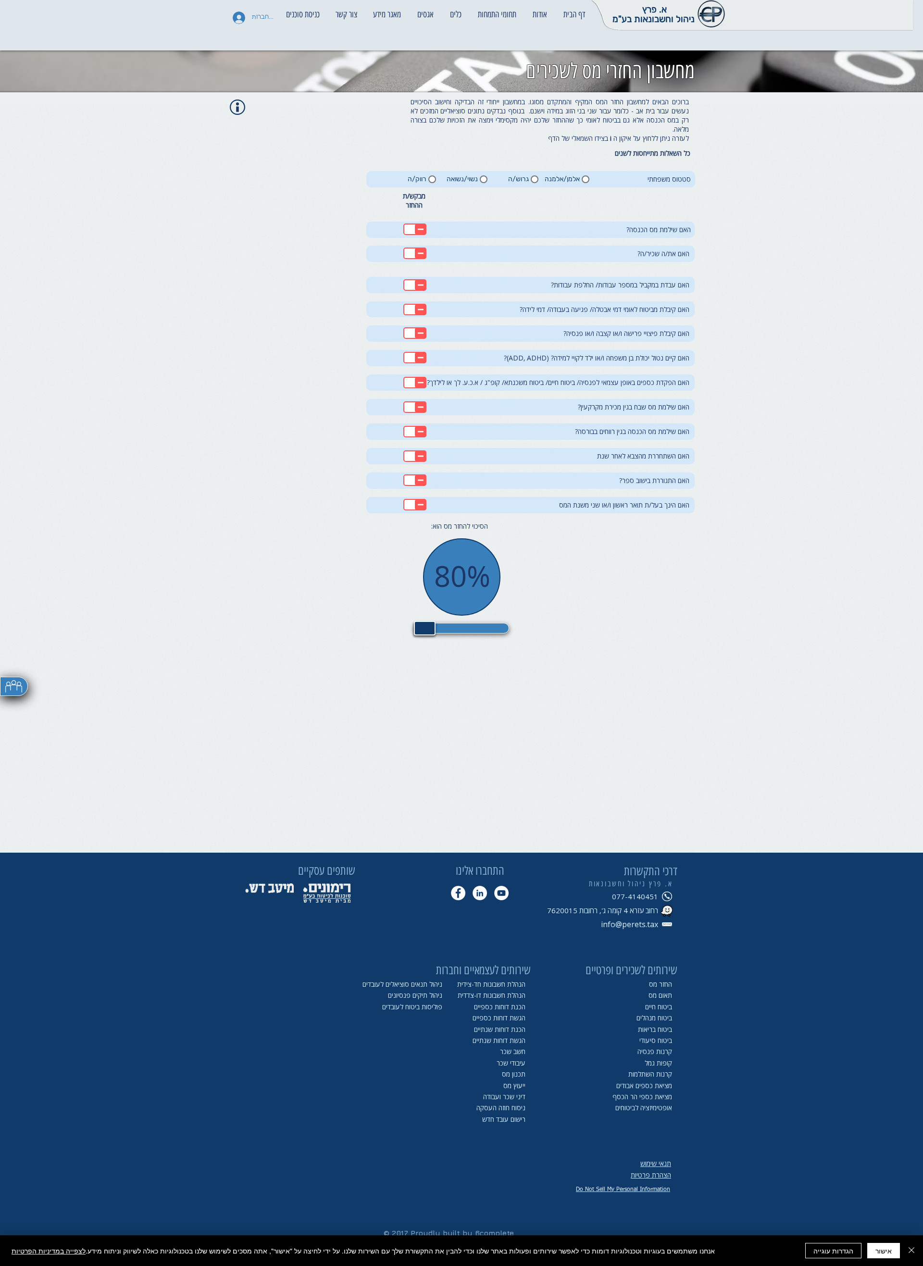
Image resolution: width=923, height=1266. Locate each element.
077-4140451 (635, 896)
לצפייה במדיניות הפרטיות (49, 1250)
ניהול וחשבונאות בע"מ (653, 19)
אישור (883, 1250)
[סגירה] (911, 1250)
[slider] (425, 628)
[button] (539, 10)
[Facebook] (458, 893)
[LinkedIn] (480, 893)
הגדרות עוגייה (833, 1250)
